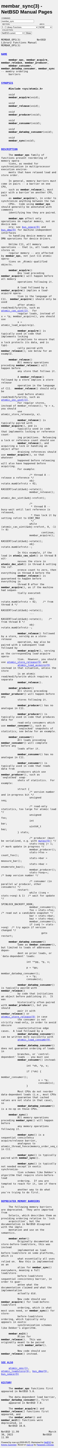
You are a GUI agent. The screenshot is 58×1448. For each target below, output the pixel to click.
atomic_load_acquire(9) (34, 665)
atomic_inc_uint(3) (14, 399)
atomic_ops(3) (18, 1368)
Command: (6, 18)
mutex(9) (44, 840)
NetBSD (47, 1442)
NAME (4, 54)
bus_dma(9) (8, 229)
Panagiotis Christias (45, 1445)
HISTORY (6, 1382)
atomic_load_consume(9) (34, 1039)
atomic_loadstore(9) (15, 1371)
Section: (6, 24)
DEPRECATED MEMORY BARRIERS (20, 1201)
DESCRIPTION (9, 149)
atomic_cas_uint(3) (14, 310)
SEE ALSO (7, 1362)
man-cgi (29, 1445)
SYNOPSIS (7, 83)
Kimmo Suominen (9, 1445)
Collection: (7, 30)
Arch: (43, 24)
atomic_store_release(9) (24, 662)
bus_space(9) (31, 227)
